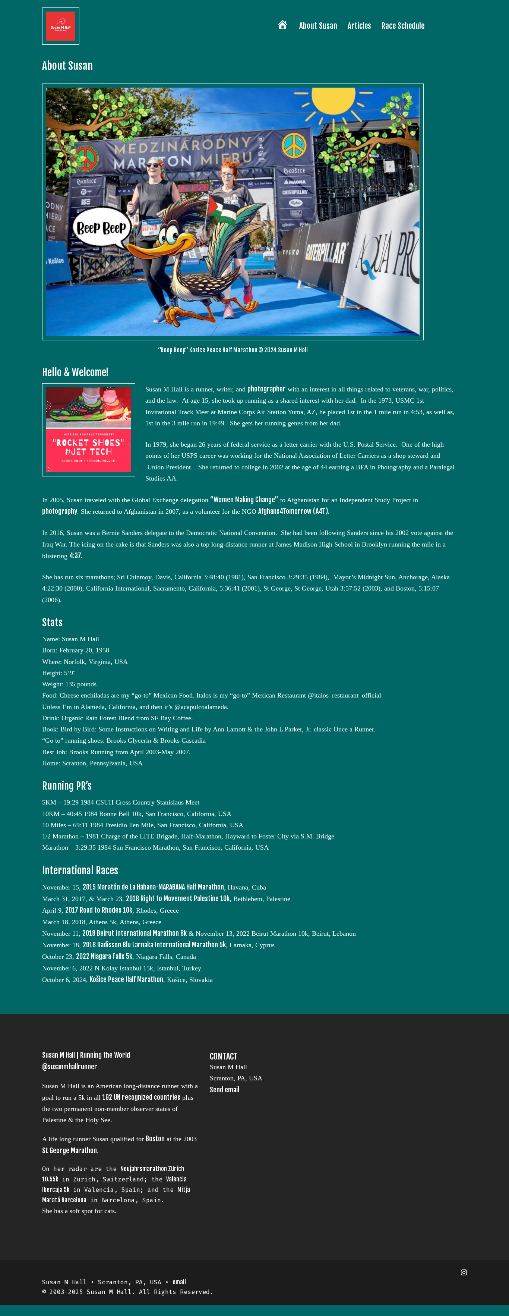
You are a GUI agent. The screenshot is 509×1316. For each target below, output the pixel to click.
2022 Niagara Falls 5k (104, 956)
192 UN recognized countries (141, 1097)
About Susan (318, 26)
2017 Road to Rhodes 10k (98, 910)
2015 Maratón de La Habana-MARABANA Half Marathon (153, 887)
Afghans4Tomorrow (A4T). (293, 511)
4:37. (75, 555)
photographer (266, 389)
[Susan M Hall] (60, 25)
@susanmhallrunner (69, 1066)
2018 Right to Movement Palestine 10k (178, 898)
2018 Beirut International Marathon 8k (134, 933)
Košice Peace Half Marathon (126, 979)
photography (59, 511)
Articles (359, 26)
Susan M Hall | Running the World (86, 1055)
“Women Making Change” (244, 499)
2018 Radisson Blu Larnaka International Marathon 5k (154, 945)
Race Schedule (403, 26)
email (179, 1282)
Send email (224, 1090)
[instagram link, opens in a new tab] (464, 1272)
